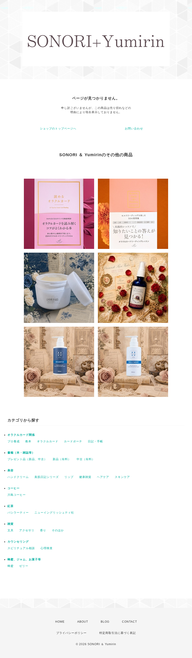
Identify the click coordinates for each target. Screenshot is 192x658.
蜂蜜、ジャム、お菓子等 (24, 559)
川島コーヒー (16, 494)
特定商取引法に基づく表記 (117, 633)
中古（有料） (86, 459)
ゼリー (23, 566)
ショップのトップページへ (58, 128)
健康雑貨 (85, 477)
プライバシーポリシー (71, 633)
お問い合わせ (134, 128)
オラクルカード (47, 441)
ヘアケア (103, 477)
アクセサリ (26, 530)
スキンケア (122, 477)
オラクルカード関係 (21, 434)
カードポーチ (73, 441)
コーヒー (13, 488)
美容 (10, 470)
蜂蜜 (10, 566)
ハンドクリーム (18, 477)
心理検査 (47, 548)
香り (43, 530)
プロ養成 (13, 441)
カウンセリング (18, 541)
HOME (60, 621)
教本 (28, 441)
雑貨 (10, 523)
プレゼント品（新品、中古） (27, 459)
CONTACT (129, 621)
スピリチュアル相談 (21, 548)
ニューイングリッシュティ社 (54, 512)
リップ (69, 477)
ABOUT (82, 621)
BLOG (105, 621)
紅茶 (10, 506)
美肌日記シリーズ (46, 477)
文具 (10, 530)
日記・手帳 (95, 441)
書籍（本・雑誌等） (21, 452)
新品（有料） (62, 459)
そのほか (58, 530)
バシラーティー (18, 512)
